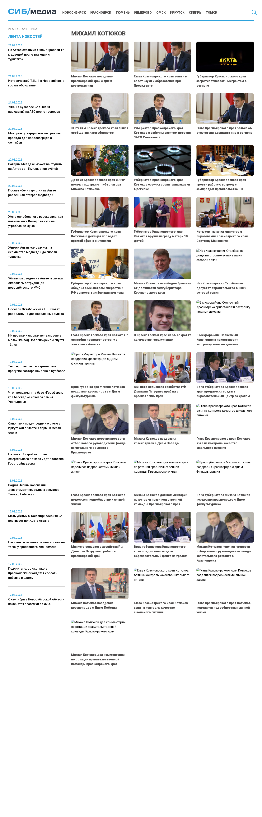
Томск (211, 12)
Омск (161, 12)
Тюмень (123, 12)
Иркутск (177, 12)
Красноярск (100, 12)
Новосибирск (74, 12)
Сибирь (195, 12)
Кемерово (143, 12)
